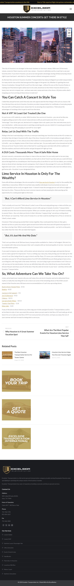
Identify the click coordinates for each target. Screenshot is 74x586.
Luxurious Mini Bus (9, 565)
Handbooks (7, 556)
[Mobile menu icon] (70, 9)
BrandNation (52, 582)
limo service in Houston (47, 182)
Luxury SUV (7, 539)
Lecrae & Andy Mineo (9, 301)
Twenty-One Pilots (8, 303)
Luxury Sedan (8, 534)
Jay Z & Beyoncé (7, 295)
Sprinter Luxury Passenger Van (13, 543)
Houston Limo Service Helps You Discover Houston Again (61, 353)
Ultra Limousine (8, 548)
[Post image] (7, 355)
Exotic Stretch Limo (10, 552)
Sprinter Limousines (10, 574)
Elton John (5, 306)
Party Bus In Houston (10, 561)
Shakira (4, 289)
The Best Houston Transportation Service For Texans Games (23, 354)
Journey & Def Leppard (9, 293)
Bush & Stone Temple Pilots (11, 287)
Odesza (4, 298)
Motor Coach (8, 569)
